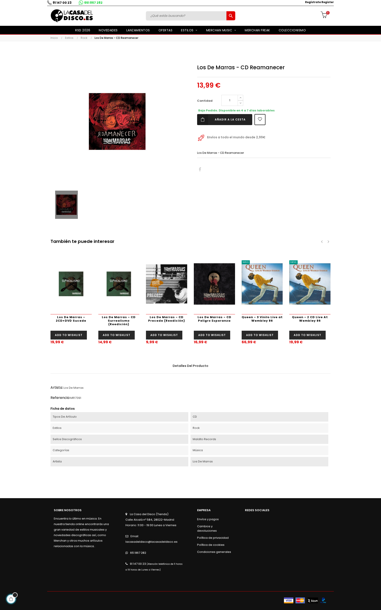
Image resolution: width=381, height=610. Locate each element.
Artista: (56, 387)
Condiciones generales (214, 552)
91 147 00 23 (62, 2)
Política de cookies (210, 545)
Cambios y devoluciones (207, 528)
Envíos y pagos (208, 519)
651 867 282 (93, 2)
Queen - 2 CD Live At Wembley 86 (310, 319)
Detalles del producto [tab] (190, 366)
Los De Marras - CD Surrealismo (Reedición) (119, 320)
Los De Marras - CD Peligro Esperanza (214, 319)
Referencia (59, 397)
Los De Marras (74, 388)
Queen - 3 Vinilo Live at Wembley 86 (262, 319)
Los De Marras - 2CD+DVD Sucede (71, 319)
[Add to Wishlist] (259, 119)
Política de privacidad (213, 538)
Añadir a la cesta (230, 119)
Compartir (200, 169)
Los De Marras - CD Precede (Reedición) (166, 319)
